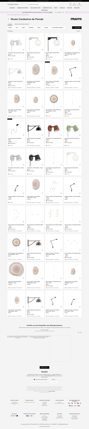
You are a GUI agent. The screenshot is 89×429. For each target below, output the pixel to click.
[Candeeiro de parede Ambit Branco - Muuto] (16, 75)
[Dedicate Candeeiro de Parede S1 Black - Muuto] (16, 190)
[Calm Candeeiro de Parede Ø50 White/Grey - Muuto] (35, 103)
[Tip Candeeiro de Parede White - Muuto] (16, 46)
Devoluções (44, 403)
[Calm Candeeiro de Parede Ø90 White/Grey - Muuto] (16, 275)
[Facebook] (11, 415)
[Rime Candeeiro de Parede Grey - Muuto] (35, 46)
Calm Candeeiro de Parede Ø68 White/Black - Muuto (14, 110)
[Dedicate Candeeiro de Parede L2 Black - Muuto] (73, 75)
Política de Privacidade (44, 417)
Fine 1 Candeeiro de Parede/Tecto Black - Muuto (54, 197)
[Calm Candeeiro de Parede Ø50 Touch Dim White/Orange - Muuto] (73, 46)
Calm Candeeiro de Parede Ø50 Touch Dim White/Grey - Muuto (53, 110)
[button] (24, 50)
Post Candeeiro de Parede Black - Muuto (15, 139)
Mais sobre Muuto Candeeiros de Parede (22, 24)
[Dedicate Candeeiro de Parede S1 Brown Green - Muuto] (73, 304)
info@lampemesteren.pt (14, 403)
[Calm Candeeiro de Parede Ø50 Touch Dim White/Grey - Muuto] (54, 103)
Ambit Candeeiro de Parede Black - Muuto (34, 139)
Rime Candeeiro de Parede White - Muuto (72, 168)
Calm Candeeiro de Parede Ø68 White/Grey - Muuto (52, 82)
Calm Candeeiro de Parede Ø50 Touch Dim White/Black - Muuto (16, 254)
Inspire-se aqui (44, 367)
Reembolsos (44, 404)
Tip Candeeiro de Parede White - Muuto (16, 52)
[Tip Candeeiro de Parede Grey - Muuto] (16, 162)
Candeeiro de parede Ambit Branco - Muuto (15, 82)
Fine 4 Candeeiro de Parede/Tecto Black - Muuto (35, 225)
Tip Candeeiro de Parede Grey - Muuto (16, 167)
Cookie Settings (59, 416)
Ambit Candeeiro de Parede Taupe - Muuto (34, 254)
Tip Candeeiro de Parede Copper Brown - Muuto (54, 139)
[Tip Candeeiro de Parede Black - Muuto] (35, 162)
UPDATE (59, 12)
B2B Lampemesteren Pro (59, 417)
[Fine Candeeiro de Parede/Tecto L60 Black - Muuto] (54, 162)
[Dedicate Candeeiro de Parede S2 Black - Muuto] (73, 190)
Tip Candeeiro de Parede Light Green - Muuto (72, 139)
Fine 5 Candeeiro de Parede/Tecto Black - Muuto (73, 225)
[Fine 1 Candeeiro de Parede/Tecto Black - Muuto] (54, 190)
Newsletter (59, 402)
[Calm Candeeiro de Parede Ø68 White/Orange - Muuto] (35, 275)
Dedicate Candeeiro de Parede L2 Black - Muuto (72, 82)
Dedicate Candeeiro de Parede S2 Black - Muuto (73, 197)
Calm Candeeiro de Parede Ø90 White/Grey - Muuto (14, 282)
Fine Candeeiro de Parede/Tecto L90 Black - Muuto (72, 110)
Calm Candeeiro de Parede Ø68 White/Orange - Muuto (33, 282)
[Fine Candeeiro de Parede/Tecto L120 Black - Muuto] (54, 275)
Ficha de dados (12, 55)
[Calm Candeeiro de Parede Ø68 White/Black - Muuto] (16, 103)
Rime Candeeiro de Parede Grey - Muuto (33, 53)
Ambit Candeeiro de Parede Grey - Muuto (34, 310)
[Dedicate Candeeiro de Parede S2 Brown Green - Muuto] (54, 304)
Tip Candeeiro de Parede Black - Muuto (35, 167)
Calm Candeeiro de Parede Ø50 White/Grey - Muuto (33, 110)
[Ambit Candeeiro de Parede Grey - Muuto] (35, 304)
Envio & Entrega (44, 402)
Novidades (69, 7)
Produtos (10, 24)
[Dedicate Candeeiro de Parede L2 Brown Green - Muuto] (54, 247)
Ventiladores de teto (35, 7)
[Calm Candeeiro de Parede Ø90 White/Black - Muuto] (35, 75)
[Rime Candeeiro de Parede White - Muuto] (73, 162)
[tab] (10, 27)
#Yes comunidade (59, 415)
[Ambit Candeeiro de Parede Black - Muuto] (35, 133)
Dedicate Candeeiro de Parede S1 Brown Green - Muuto (71, 310)
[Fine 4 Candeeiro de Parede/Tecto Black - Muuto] (35, 218)
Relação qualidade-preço (74, 417)
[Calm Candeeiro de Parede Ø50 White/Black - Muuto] (73, 275)
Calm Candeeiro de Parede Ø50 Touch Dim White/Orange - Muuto (72, 53)
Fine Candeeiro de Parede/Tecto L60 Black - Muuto (53, 168)
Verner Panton (74, 416)
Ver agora (50, 12)
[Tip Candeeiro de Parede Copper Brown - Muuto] (54, 133)
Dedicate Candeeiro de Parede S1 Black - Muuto (16, 197)
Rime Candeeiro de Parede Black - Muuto (53, 53)
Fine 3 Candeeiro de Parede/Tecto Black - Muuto (73, 254)
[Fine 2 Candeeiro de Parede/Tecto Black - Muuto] (54, 218)
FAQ (14, 404)
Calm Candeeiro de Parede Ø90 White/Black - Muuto (33, 82)
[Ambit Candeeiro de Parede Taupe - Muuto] (35, 247)
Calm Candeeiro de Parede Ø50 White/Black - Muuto (71, 282)
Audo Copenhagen (74, 415)
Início (8, 14)
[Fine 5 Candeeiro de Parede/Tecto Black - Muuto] (73, 218)
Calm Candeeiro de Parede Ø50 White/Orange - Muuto (14, 310)
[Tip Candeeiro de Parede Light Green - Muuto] (73, 133)
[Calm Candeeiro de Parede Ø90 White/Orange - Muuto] (35, 190)
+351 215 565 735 (14, 402)
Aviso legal (44, 418)
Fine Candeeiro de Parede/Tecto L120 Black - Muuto (53, 282)
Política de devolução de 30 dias (59, 403)
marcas (10, 14)
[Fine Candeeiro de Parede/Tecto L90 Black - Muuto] (73, 103)
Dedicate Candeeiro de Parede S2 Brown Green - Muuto (52, 310)
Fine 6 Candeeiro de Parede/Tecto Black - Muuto (16, 225)
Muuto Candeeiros (17, 14)
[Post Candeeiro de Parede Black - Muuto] (16, 133)
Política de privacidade (51, 391)
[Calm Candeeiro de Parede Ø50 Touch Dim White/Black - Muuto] (16, 247)
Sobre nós (44, 415)
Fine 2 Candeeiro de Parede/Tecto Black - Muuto (54, 225)
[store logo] (12, 4)
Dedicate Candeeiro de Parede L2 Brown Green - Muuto (52, 254)
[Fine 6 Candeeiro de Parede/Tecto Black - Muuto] (16, 218)
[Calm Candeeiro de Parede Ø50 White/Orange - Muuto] (16, 304)
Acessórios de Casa (74, 418)
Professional (44, 10)
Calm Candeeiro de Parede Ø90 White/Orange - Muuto (33, 197)
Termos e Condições (44, 416)
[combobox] (44, 4)
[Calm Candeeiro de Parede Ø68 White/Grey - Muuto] (54, 75)
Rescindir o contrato (44, 405)
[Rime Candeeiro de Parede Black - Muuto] (54, 46)
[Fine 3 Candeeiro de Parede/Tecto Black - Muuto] (73, 247)
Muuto (13, 14)
